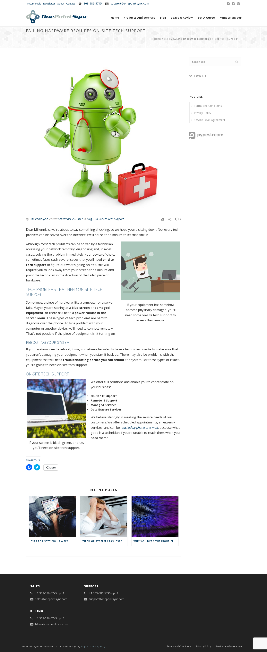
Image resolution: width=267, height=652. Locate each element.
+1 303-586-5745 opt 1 (49, 593)
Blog (163, 17)
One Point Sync (39, 219)
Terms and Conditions (208, 106)
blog (167, 39)
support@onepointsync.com (129, 3)
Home (115, 17)
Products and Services (139, 17)
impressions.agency (93, 646)
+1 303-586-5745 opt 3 (49, 618)
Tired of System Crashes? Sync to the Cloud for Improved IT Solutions (104, 541)
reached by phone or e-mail (139, 427)
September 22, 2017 (70, 219)
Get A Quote (206, 17)
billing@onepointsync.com (51, 624)
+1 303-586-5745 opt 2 (103, 593)
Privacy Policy (202, 113)
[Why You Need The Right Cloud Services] (155, 516)
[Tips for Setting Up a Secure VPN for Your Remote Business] (52, 516)
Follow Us (197, 76)
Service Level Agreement (209, 120)
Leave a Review (182, 17)
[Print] (162, 219)
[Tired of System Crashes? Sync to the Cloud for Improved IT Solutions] (103, 516)
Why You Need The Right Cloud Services (156, 541)
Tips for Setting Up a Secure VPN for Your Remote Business (53, 541)
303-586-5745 (93, 3)
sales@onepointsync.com (51, 599)
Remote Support (231, 17)
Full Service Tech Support (108, 219)
